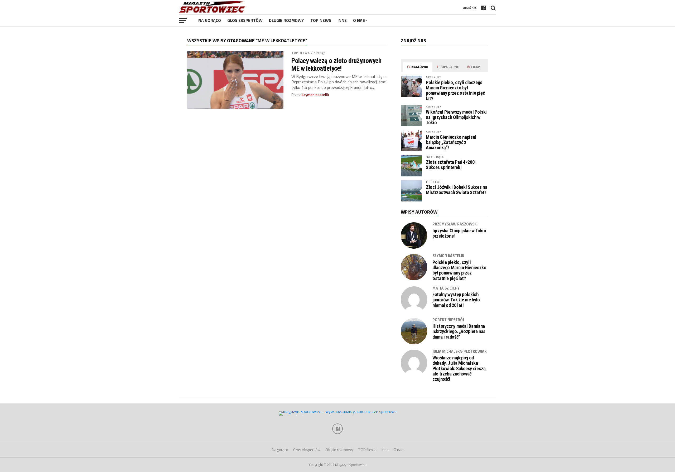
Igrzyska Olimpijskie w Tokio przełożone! (459, 233)
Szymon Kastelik (315, 95)
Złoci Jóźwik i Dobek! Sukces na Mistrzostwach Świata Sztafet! (456, 189)
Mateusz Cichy (446, 288)
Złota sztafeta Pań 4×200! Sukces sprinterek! (451, 164)
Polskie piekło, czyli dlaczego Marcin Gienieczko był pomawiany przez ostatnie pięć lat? (455, 90)
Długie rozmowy (286, 20)
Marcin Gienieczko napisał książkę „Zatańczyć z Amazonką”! (451, 142)
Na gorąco (209, 20)
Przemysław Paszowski (455, 224)
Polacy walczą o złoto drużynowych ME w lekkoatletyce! (336, 64)
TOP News (320, 20)
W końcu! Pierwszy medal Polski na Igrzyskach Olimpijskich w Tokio (456, 117)
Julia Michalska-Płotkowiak (459, 351)
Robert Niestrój (448, 320)
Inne (342, 20)
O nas (359, 20)
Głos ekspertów (245, 20)
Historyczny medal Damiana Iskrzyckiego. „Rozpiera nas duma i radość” (458, 331)
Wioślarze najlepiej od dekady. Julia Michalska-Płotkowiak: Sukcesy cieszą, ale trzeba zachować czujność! (459, 368)
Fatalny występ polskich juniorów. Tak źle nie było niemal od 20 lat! (456, 300)
